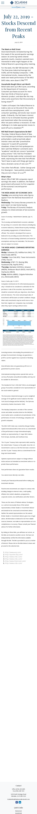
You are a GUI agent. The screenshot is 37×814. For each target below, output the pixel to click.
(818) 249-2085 (20, 789)
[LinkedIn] (20, 802)
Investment (18, 813)
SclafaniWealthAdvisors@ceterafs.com (18, 799)
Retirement (18, 811)
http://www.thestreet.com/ (15, 561)
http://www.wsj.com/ (13, 552)
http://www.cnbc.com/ (13, 557)
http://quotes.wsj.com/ (14, 554)
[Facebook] (17, 802)
